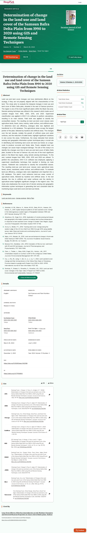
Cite (24, 57)
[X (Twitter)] (71, 137)
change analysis (21, 198)
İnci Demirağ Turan (9, 51)
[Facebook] (60, 137)
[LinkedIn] (76, 137)
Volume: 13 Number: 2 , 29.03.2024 (71, 82)
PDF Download (11, 57)
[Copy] (49, 394)
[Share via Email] (82, 137)
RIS (44, 383)
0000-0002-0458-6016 (34, 320)
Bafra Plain (30, 198)
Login (80, 2)
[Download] (82, 122)
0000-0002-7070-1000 (34, 330)
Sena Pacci (32, 51)
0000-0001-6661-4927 (10, 330)
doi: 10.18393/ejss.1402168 (24, 447)
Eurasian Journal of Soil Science (71, 28)
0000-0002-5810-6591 (10, 320)
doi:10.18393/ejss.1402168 (39, 408)
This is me (42, 328)
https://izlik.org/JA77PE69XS (13, 373)
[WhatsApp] (65, 137)
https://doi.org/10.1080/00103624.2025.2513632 (14, 520)
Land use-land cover (8, 198)
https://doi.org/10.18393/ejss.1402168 (15, 363)
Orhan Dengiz (22, 51)
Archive (60, 74)
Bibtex (52, 383)
